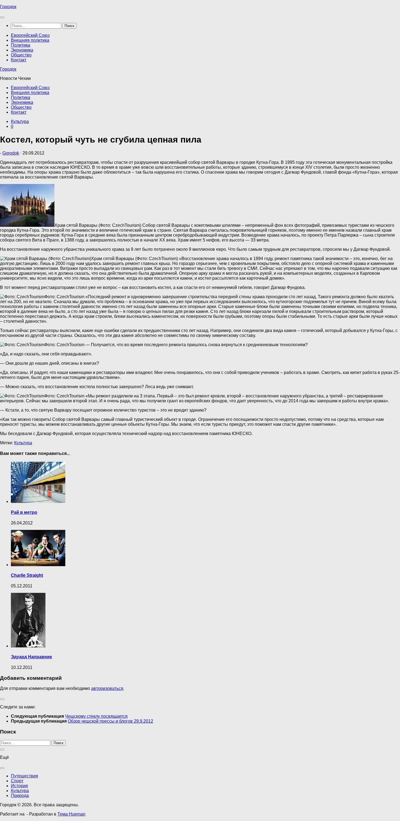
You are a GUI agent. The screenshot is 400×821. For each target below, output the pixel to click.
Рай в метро (24, 512)
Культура (20, 121)
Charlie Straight (27, 575)
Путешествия (24, 776)
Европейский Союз (30, 35)
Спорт (17, 780)
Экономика (22, 50)
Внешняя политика (30, 40)
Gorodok (10, 153)
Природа (20, 795)
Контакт (18, 60)
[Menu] (2, 17)
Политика (20, 45)
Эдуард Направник (31, 656)
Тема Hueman (71, 814)
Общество (21, 55)
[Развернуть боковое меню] (2, 699)
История (19, 785)
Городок (8, 6)
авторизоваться (107, 688)
